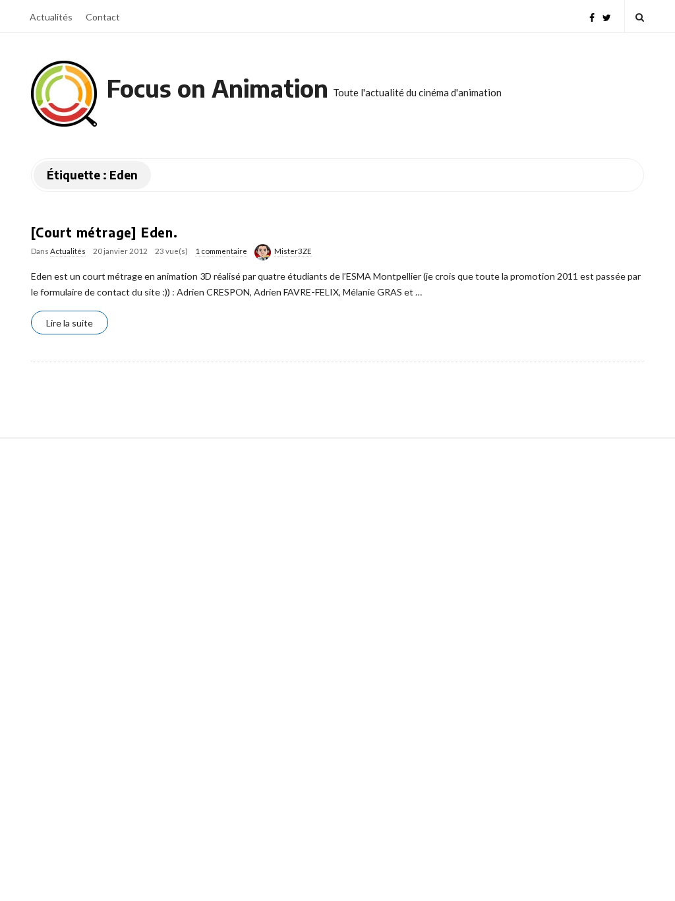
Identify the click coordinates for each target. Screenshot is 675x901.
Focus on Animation (217, 88)
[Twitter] (606, 16)
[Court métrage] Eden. (104, 232)
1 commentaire (221, 251)
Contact (103, 16)
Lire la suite (69, 322)
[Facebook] (592, 16)
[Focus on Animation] (64, 94)
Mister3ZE (293, 251)
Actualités (51, 16)
